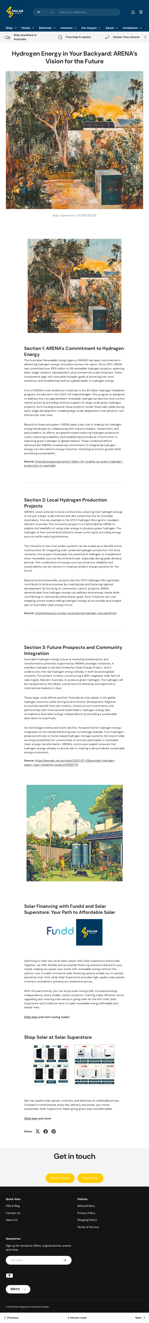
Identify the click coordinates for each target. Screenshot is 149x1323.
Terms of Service (88, 1227)
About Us (12, 1220)
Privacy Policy (86, 1213)
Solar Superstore (22, 1306)
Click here (31, 1017)
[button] (141, 12)
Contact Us (13, 1213)
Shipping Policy (87, 1220)
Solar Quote (90, 1178)
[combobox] (76, 12)
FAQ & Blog (13, 1206)
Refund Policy (86, 1206)
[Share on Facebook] (46, 1131)
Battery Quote (60, 1178)
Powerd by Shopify (40, 1306)
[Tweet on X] (38, 1131)
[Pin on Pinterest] (54, 1131)
